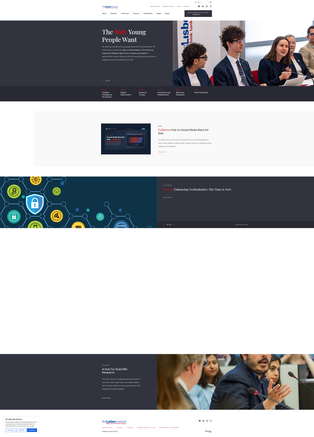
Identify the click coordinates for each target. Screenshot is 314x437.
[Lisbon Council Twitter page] (203, 6)
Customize (11, 430)
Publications (148, 13)
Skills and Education (180, 93)
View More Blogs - (243, 224)
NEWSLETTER (155, 6)
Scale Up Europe (142, 93)
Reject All (21, 430)
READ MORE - (163, 152)
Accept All (32, 430)
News (104, 13)
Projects (136, 13)
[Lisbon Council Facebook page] (210, 6)
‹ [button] (103, 81)
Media (159, 13)
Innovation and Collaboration (163, 93)
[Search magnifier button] (211, 2)
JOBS (179, 6)
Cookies (130, 427)
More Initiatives (201, 92)
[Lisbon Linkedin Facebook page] (207, 6)
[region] (21, 425)
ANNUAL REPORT (168, 6)
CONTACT (186, 6)
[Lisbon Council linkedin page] (207, 421)
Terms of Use (107, 427)
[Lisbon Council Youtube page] (199, 6)
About (167, 13)
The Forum (125, 13)
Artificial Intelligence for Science (107, 94)
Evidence (198, 14)
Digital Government (126, 93)
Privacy (120, 427)
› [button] (112, 81)
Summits (113, 13)
